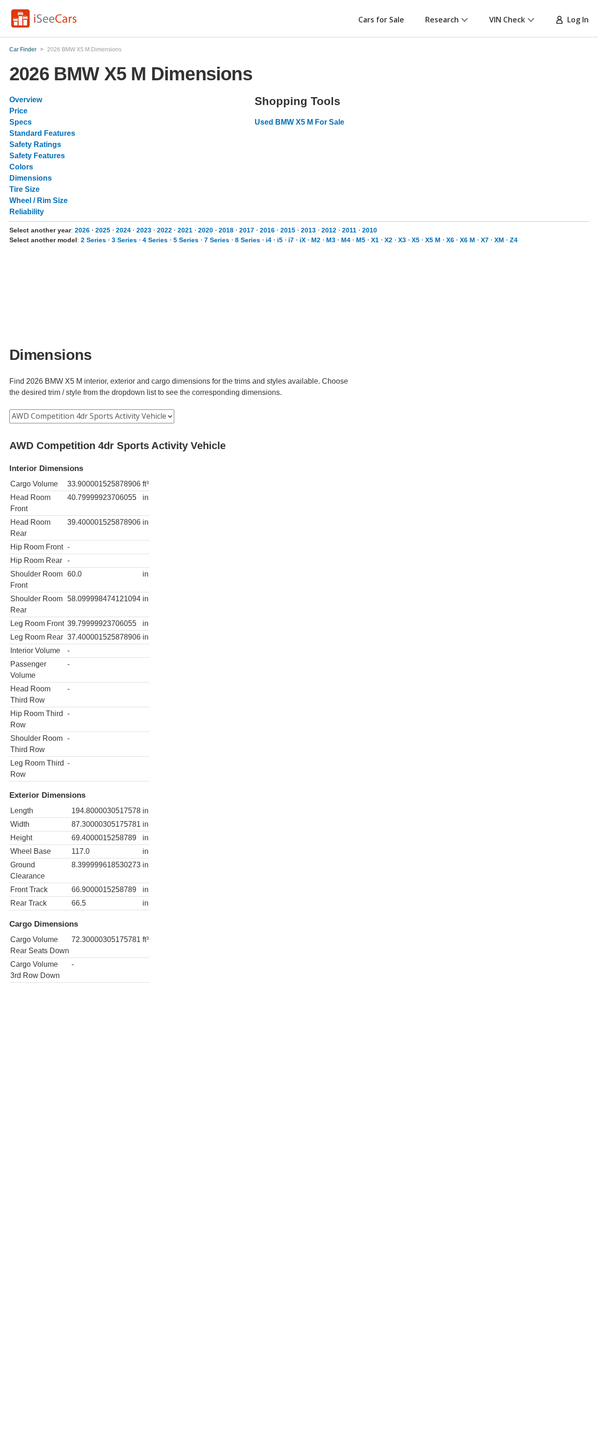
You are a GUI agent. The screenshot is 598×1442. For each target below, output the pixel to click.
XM (499, 240)
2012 (328, 230)
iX (302, 240)
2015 (287, 230)
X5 (416, 240)
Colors (21, 167)
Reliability (26, 212)
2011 (349, 230)
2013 (308, 230)
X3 (402, 240)
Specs (20, 122)
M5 (360, 240)
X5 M (433, 240)
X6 (450, 240)
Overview (25, 100)
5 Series (186, 240)
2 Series (93, 240)
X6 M (467, 240)
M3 (330, 240)
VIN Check (507, 19)
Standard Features (42, 133)
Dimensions (30, 178)
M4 (345, 240)
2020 (205, 230)
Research (442, 19)
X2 (388, 240)
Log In (576, 19)
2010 (369, 230)
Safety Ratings (35, 144)
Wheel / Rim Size (38, 200)
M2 (315, 240)
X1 (375, 240)
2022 (164, 230)
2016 (267, 230)
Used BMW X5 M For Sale (299, 122)
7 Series (216, 240)
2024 (123, 230)
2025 (102, 230)
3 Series (124, 240)
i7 (291, 240)
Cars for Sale (381, 19)
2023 (143, 230)
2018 (226, 230)
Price (18, 111)
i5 (280, 240)
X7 (485, 240)
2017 (246, 230)
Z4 (514, 240)
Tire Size (24, 189)
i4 (268, 240)
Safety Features (37, 156)
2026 (82, 230)
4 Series (155, 240)
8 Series (247, 240)
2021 (185, 230)
